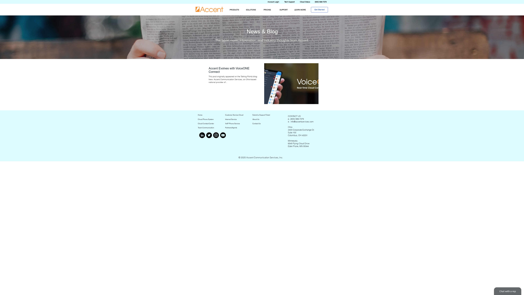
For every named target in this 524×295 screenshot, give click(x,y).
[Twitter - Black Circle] (209, 135)
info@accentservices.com (302, 121)
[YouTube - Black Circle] (223, 135)
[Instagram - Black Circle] (216, 135)
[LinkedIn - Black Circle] (202, 135)
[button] (234, 9)
